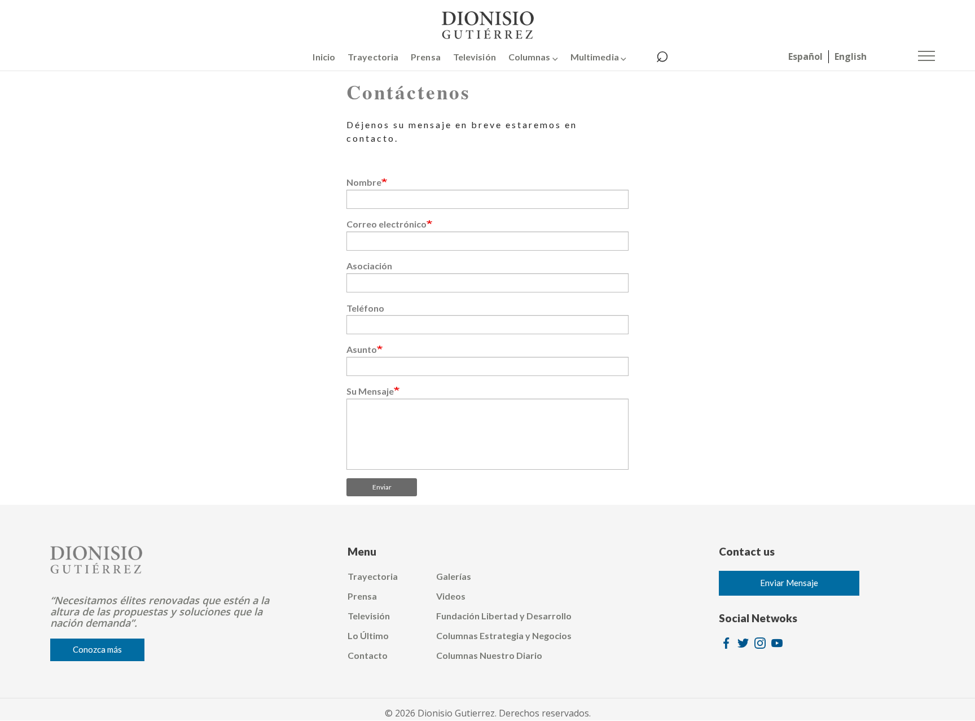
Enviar (382, 487)
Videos (450, 596)
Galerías (453, 576)
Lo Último (368, 635)
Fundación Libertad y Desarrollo (504, 615)
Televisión (474, 56)
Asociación (369, 265)
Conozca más (97, 649)
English (851, 56)
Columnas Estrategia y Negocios (504, 635)
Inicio (324, 56)
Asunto (361, 349)
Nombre (363, 182)
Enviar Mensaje (789, 583)
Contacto (368, 655)
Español (805, 56)
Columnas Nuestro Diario (489, 655)
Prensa (426, 56)
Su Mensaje (370, 391)
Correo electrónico (386, 224)
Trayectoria (373, 56)
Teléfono (365, 308)
